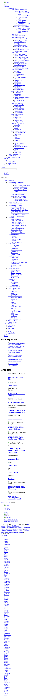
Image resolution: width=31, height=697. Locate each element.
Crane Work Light (19, 66)
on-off (16, 128)
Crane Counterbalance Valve (22, 185)
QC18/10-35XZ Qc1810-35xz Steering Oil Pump (16, 438)
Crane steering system (17, 103)
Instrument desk (13, 459)
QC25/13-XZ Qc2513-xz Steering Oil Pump (16, 428)
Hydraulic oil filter (19, 74)
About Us (6, 158)
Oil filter (16, 75)
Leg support (17, 117)
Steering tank (18, 111)
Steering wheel (13, 472)
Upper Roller (11, 333)
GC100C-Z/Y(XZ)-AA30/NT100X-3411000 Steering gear (16, 450)
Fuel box (10, 326)
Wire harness (17, 129)
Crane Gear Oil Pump (24, 28)
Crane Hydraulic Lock (24, 15)
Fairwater (17, 138)
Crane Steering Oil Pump (21, 200)
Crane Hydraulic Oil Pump (21, 26)
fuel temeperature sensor (14, 361)
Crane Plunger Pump (23, 29)
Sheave (10, 331)
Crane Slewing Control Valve (22, 21)
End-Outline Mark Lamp (21, 68)
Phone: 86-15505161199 (11, 520)
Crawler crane (8, 323)
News (5, 160)
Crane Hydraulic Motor (20, 25)
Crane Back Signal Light (21, 57)
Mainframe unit (18, 98)
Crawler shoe (11, 325)
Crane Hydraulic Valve (20, 11)
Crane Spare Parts (12, 8)
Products (6, 6)
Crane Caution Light (20, 59)
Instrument (17, 126)
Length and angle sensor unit (22, 97)
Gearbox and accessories (14, 154)
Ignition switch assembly (14, 356)
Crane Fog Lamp (19, 62)
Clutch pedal (17, 86)
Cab (15, 135)
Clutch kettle (17, 83)
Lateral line (17, 95)
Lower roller (11, 328)
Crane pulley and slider (17, 122)
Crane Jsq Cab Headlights (16, 529)
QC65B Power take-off (16, 402)
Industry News (12, 163)
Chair (15, 137)
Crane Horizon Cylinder (21, 39)
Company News (12, 161)
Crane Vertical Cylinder (20, 51)
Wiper (16, 149)
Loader (6, 336)
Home (5, 5)
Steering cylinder (19, 105)
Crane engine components (18, 35)
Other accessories (19, 148)
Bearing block (18, 80)
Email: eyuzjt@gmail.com (11, 521)
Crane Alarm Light (19, 54)
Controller (17, 125)
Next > (7, 502)
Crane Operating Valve (20, 188)
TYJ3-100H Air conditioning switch (14, 498)
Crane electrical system (17, 123)
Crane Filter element (16, 69)
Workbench (17, 152)
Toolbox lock (12, 465)
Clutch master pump (19, 85)
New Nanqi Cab (12, 365)
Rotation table (18, 120)
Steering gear (18, 106)
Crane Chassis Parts (16, 34)
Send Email (4, 535)
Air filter (16, 71)
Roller (5, 334)
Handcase (11, 479)
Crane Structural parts (17, 114)
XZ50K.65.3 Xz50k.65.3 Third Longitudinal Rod (16, 411)
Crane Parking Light (20, 65)
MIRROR (17, 145)
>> (10, 502)
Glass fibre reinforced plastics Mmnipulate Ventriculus (16, 346)
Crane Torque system (17, 91)
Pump (9, 329)
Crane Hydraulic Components (19, 9)
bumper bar (17, 134)
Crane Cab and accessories (18, 131)
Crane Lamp (14, 52)
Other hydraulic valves (24, 23)
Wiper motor (17, 151)
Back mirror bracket (19, 132)
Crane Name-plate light (20, 63)
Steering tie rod (18, 112)
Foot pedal (17, 140)
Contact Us (7, 165)
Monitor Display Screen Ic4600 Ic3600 (11, 527)
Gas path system (12, 155)
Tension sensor (18, 102)
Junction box (17, 94)
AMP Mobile (15, 526)
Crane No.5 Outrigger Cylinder (19, 210)
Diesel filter (17, 72)
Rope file (16, 118)
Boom (16, 115)
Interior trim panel (19, 143)
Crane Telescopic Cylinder (21, 49)
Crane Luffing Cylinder (20, 40)
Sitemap (9, 526)
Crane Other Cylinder (20, 45)
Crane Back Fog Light (20, 55)
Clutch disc (17, 82)
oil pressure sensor (19, 100)
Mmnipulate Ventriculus (20, 146)
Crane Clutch (14, 78)
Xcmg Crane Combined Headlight (14, 532)
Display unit (17, 92)
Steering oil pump (19, 108)
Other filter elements (19, 77)
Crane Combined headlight (21, 60)
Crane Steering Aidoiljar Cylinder (20, 213)
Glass (15, 141)
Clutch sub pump (19, 89)
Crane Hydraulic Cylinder (18, 37)
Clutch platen (18, 88)
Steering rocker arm (19, 109)
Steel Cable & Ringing (14, 157)
